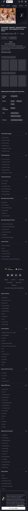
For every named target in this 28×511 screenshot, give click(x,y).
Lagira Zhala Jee (5, 229)
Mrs (3, 348)
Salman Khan (5, 443)
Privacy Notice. (20, 505)
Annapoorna (4, 316)
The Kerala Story (5, 354)
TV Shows (14, 5)
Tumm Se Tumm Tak (6, 300)
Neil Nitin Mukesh (6, 456)
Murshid (4, 392)
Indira (3, 319)
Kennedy (4, 338)
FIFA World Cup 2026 (6, 481)
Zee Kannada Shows (6, 189)
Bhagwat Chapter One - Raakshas (9, 332)
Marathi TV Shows (6, 140)
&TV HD (3, 378)
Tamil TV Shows (5, 143)
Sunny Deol (4, 454)
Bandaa (3, 362)
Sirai (3, 351)
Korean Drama (5, 322)
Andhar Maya (5, 400)
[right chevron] (3, 64)
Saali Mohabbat (5, 335)
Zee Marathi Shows (6, 186)
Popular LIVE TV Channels (7, 369)
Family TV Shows (5, 164)
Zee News (4, 373)
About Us (13, 279)
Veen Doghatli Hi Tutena (7, 33)
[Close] (25, 492)
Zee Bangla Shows (6, 194)
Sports (8, 5)
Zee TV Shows (5, 181)
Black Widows (5, 410)
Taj (2, 419)
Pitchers (4, 427)
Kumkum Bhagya (5, 305)
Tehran (3, 340)
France (3, 489)
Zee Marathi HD (5, 381)
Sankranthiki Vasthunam (7, 343)
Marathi (10, 41)
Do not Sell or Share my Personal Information (13, 288)
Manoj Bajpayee (5, 446)
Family (13, 43)
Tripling (3, 424)
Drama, (6, 43)
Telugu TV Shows (5, 145)
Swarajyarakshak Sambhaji (7, 237)
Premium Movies (5, 328)
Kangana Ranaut (5, 464)
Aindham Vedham (6, 405)
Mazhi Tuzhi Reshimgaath (7, 224)
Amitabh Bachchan (6, 462)
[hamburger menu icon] (25, 1)
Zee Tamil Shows (5, 191)
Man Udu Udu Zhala (6, 232)
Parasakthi (4, 359)
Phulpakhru (4, 234)
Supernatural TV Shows (7, 172)
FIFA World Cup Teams (7, 483)
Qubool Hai (4, 213)
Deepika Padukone (6, 440)
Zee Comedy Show (6, 253)
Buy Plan (10, 1)
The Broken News (6, 408)
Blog (3, 475)
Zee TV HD (4, 375)
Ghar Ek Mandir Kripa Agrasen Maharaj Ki (11, 259)
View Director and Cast (6, 51)
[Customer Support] (22, 1)
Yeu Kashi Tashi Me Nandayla (8, 226)
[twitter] (15, 275)
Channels (5, 279)
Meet (3, 248)
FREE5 (26, 5)
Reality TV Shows (5, 170)
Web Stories (4, 478)
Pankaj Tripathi (5, 448)
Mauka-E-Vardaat (5, 256)
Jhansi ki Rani (5, 303)
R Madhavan (4, 435)
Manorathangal (5, 397)
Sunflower (4, 421)
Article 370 (4, 357)
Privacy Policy (9, 282)
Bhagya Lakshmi (5, 251)
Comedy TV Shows (6, 167)
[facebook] (7, 275)
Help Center (20, 279)
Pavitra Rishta (5, 210)
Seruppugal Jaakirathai (7, 402)
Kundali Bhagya (5, 308)
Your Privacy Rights (13, 508)
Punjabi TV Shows (5, 151)
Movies (21, 5)
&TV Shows (4, 183)
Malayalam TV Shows (6, 148)
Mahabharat (4, 297)
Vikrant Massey (5, 437)
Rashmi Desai (5, 467)
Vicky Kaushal (5, 451)
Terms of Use (18, 282)
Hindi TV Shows (5, 137)
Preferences (13, 285)
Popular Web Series (5, 385)
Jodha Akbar (4, 202)
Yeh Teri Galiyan (5, 205)
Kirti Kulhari (4, 459)
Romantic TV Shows (6, 162)
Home (2, 5)
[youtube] (19, 275)
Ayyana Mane (5, 389)
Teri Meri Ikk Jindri (6, 216)
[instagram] (11, 275)
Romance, (10, 43)
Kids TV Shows (5, 324)
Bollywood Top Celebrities (7, 431)
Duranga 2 (4, 413)
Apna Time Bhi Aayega (7, 208)
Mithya (3, 416)
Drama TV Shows (5, 159)
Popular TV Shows (5, 293)
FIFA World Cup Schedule (7, 486)
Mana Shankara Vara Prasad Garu (9, 346)
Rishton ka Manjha (6, 245)
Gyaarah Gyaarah (6, 394)
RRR (3, 365)
